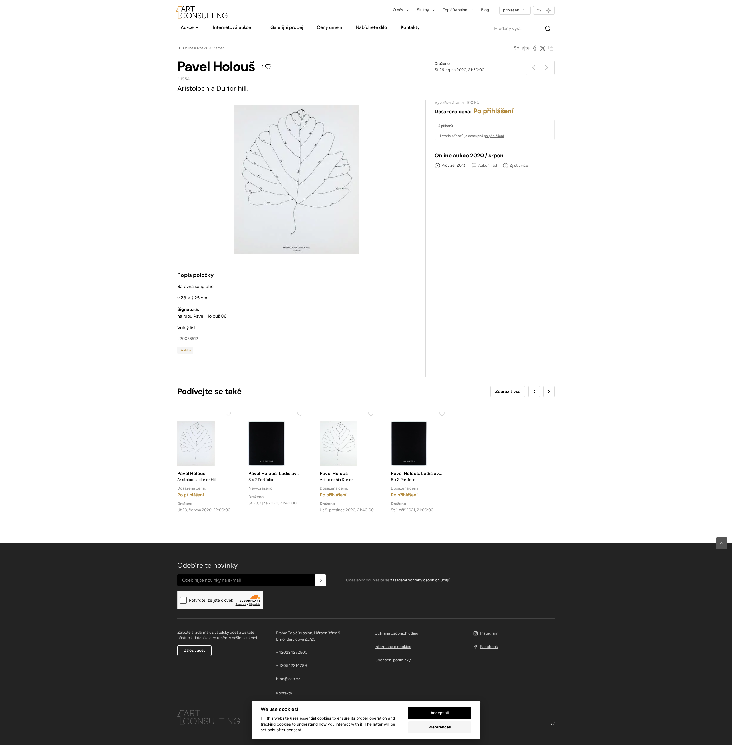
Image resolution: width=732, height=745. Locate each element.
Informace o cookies (393, 646)
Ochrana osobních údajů (396, 633)
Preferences (440, 727)
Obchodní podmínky (393, 660)
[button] (721, 543)
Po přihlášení (493, 111)
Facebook (489, 646)
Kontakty (284, 693)
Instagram (489, 633)
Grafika (185, 350)
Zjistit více (519, 165)
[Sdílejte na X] (543, 48)
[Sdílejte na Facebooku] (535, 48)
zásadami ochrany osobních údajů (420, 580)
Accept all (440, 712)
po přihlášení (494, 136)
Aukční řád (487, 165)
